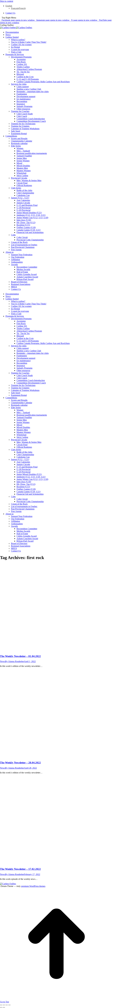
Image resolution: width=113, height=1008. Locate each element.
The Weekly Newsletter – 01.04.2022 (20, 656)
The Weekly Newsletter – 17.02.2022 (20, 869)
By (14, 661)
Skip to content (6, 1)
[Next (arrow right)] (4, 1007)
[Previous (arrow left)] (1, 1007)
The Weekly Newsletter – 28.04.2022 (20, 762)
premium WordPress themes (33, 886)
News (2, 661)
